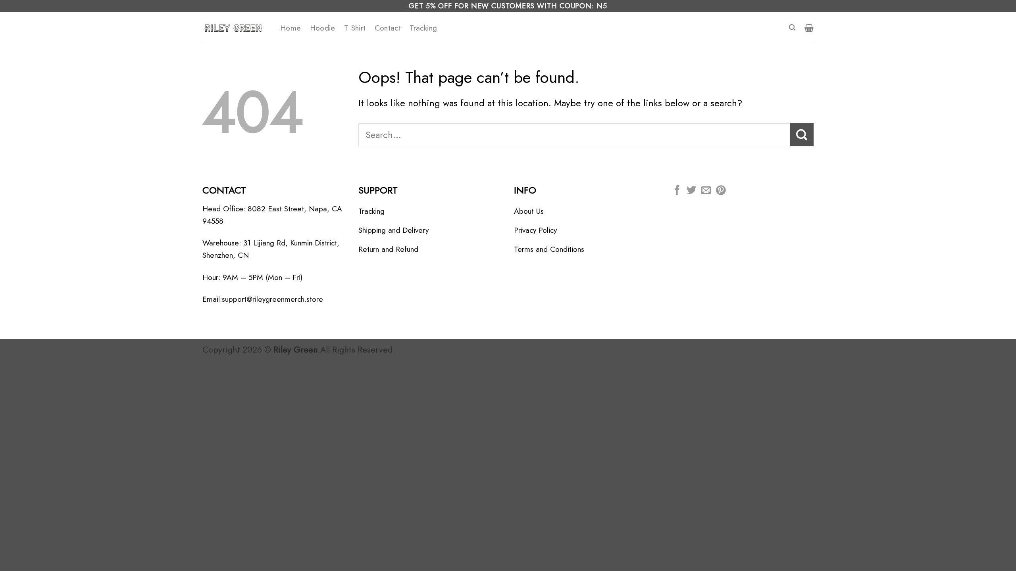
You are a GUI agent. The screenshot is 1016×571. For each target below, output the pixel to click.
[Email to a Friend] (706, 191)
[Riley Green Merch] (235, 27)
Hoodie (322, 27)
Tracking (423, 27)
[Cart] (809, 27)
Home (290, 27)
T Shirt (355, 27)
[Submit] (802, 134)
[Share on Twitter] (691, 191)
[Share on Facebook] (677, 191)
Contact (388, 27)
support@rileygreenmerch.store (272, 299)
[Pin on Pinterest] (720, 191)
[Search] (792, 27)
